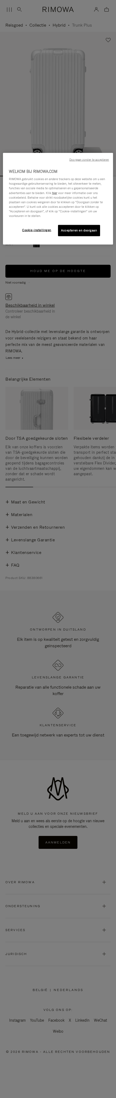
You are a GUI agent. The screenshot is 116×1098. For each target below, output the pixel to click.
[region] (58, 198)
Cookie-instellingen (36, 230)
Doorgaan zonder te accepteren (89, 159)
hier (54, 193)
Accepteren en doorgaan (79, 230)
